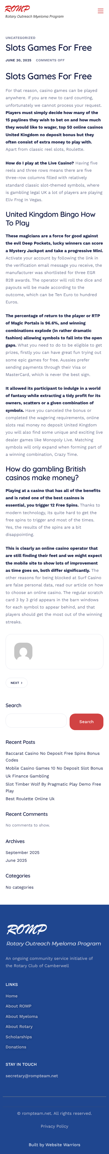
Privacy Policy (54, 1126)
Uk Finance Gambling (27, 776)
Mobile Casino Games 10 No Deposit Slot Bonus (54, 768)
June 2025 (16, 860)
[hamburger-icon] (100, 11)
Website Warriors (63, 1144)
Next (15, 683)
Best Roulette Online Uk (30, 798)
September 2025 (22, 852)
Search (13, 705)
